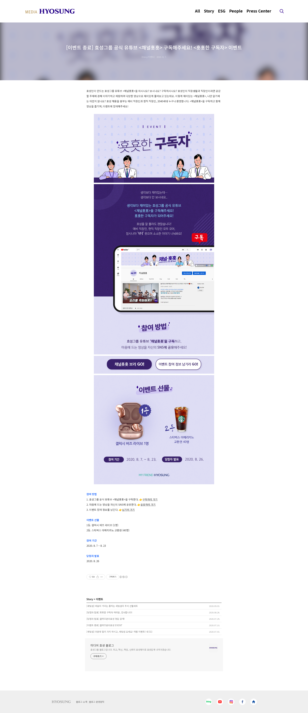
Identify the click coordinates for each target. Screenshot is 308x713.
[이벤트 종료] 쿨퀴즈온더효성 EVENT (104, 625)
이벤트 (99, 599)
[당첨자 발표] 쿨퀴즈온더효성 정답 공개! (105, 618)
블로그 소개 (81, 701)
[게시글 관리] (102, 576)
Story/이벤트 (148, 56)
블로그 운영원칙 (96, 701)
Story (209, 11)
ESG (221, 11)
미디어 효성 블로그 (102, 645)
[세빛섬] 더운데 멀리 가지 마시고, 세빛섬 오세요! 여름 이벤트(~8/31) (119, 631)
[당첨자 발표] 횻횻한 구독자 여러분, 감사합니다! (109, 612)
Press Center (259, 11)
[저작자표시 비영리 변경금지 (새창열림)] (123, 577)
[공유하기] (98, 576)
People (236, 11)
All (197, 11)
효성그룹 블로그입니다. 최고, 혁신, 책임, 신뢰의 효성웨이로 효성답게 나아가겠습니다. (130, 649)
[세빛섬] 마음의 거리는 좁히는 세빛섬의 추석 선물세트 (112, 606)
